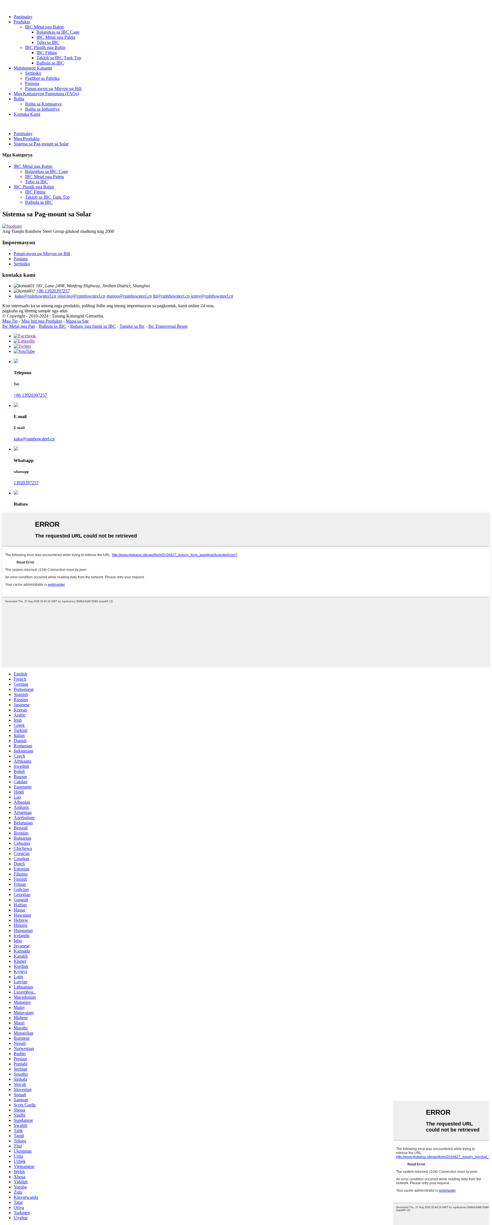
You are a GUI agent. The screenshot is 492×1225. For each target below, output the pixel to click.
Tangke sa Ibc (132, 326)
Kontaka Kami (27, 114)
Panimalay (23, 16)
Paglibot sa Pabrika (42, 78)
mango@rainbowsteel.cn (129, 296)
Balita (19, 98)
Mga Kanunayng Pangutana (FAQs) (46, 93)
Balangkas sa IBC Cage (57, 32)
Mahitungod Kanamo (33, 68)
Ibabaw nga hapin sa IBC (93, 326)
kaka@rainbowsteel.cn (35, 296)
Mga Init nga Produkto (41, 321)
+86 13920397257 (53, 290)
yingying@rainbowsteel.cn (81, 296)
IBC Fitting (46, 52)
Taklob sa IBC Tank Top (58, 57)
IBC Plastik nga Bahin (45, 47)
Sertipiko (33, 73)
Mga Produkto (27, 138)
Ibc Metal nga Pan (18, 326)
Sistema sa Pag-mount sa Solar (41, 143)
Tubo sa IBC (48, 42)
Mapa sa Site (77, 321)
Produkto (22, 21)
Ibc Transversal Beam (167, 326)
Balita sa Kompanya (43, 103)
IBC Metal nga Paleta (55, 37)
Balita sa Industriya (42, 109)
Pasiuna (32, 83)
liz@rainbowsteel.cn (171, 296)
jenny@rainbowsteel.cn (212, 296)
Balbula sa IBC (50, 62)
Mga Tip (10, 321)
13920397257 (26, 482)
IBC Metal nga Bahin (44, 27)
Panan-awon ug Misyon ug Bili (53, 88)
